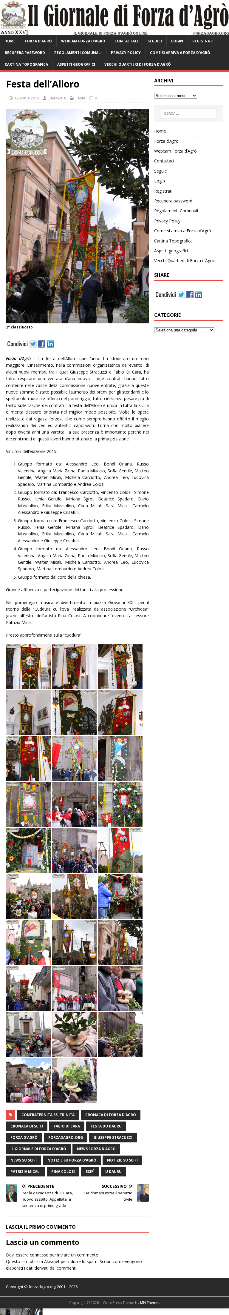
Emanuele (57, 98)
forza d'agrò (24, 1137)
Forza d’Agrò (38, 41)
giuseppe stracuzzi (113, 1137)
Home (10, 41)
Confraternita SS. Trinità (48, 1114)
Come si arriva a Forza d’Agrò (180, 52)
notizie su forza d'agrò (71, 1160)
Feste (81, 98)
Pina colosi (63, 1171)
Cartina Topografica (26, 64)
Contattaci (126, 41)
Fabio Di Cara (67, 1126)
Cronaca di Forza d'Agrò (110, 1114)
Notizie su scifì (122, 1160)
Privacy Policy (126, 52)
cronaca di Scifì (26, 1126)
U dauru (113, 1171)
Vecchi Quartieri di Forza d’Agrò (137, 64)
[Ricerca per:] (188, 113)
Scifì (90, 1171)
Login (177, 41)
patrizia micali (25, 1171)
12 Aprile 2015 (26, 98)
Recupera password (25, 52)
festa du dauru (106, 1126)
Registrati (202, 41)
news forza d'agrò (96, 1148)
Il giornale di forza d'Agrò (38, 1148)
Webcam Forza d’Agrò (83, 41)
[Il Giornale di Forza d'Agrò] (114, 31)
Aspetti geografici (76, 64)
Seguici (155, 41)
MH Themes (150, 1302)
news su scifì (23, 1160)
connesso (39, 1255)
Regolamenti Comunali (78, 52)
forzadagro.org (65, 1137)
